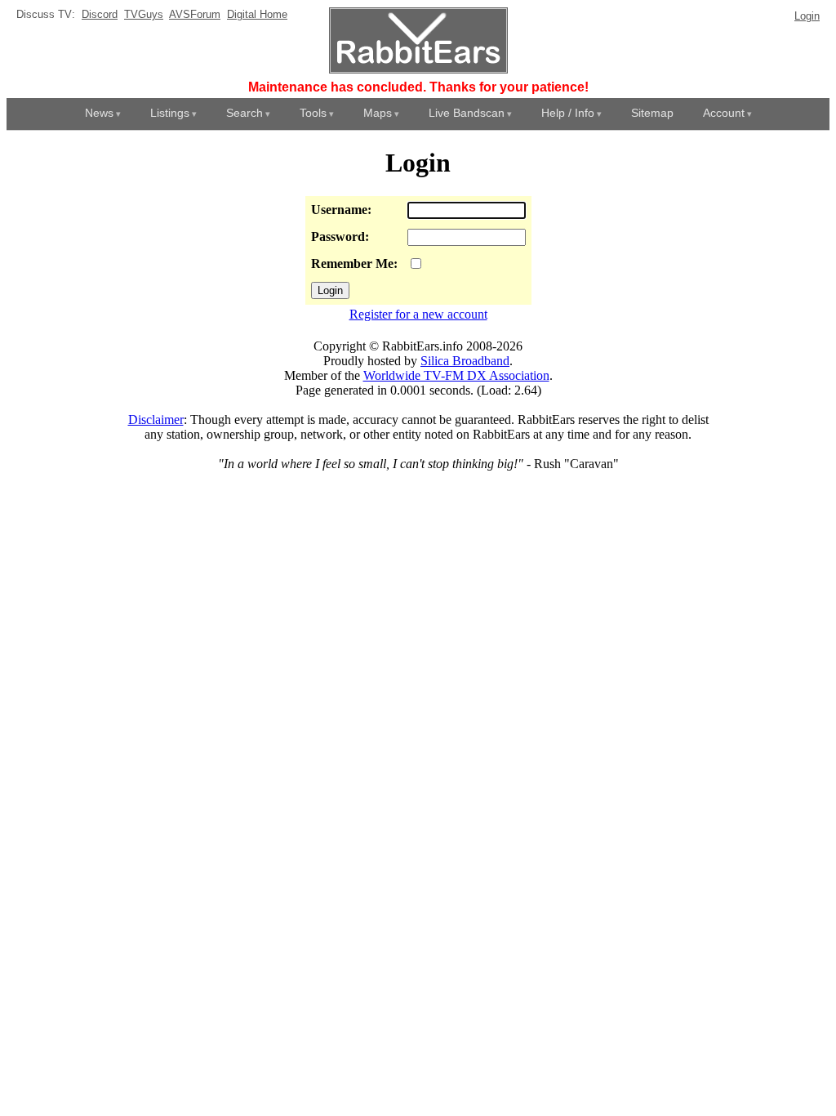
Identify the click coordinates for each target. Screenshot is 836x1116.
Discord (100, 14)
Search (244, 112)
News (99, 112)
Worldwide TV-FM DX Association (456, 375)
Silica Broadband (464, 361)
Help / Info (567, 112)
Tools (313, 112)
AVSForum (194, 14)
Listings (169, 112)
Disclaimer (156, 419)
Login (807, 16)
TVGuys (143, 14)
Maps (377, 112)
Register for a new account (418, 314)
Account (724, 112)
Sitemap (652, 112)
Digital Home (257, 14)
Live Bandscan (467, 112)
